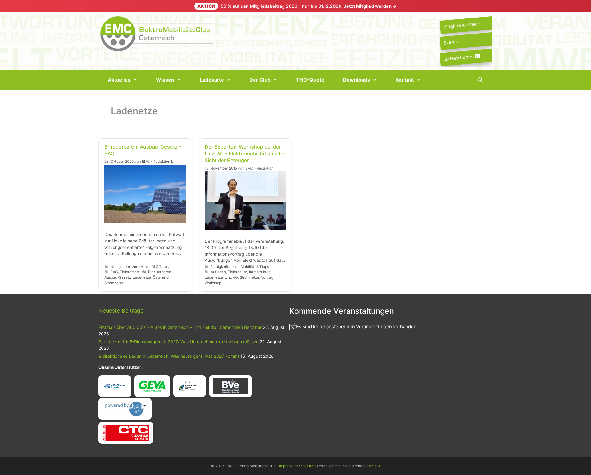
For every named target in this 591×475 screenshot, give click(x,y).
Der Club (260, 80)
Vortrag (267, 277)
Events (450, 42)
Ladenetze (142, 277)
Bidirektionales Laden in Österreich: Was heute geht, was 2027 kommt (168, 356)
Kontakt (405, 80)
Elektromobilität (133, 272)
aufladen (218, 272)
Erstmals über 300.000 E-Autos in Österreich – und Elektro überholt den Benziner (180, 327)
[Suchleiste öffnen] (480, 80)
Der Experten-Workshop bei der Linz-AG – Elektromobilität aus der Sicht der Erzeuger (245, 153)
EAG (114, 272)
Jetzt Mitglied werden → (370, 6)
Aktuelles (119, 80)
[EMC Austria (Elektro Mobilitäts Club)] (156, 33)
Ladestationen (459, 57)
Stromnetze (114, 283)
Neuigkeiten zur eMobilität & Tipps (140, 267)
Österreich (162, 277)
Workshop (213, 283)
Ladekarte (212, 80)
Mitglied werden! (461, 25)
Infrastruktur (259, 272)
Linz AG (231, 277)
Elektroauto (237, 272)
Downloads (356, 80)
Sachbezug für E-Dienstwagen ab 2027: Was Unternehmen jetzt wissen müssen (178, 341)
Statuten (308, 466)
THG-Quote (310, 80)
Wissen (165, 80)
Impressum (288, 466)
